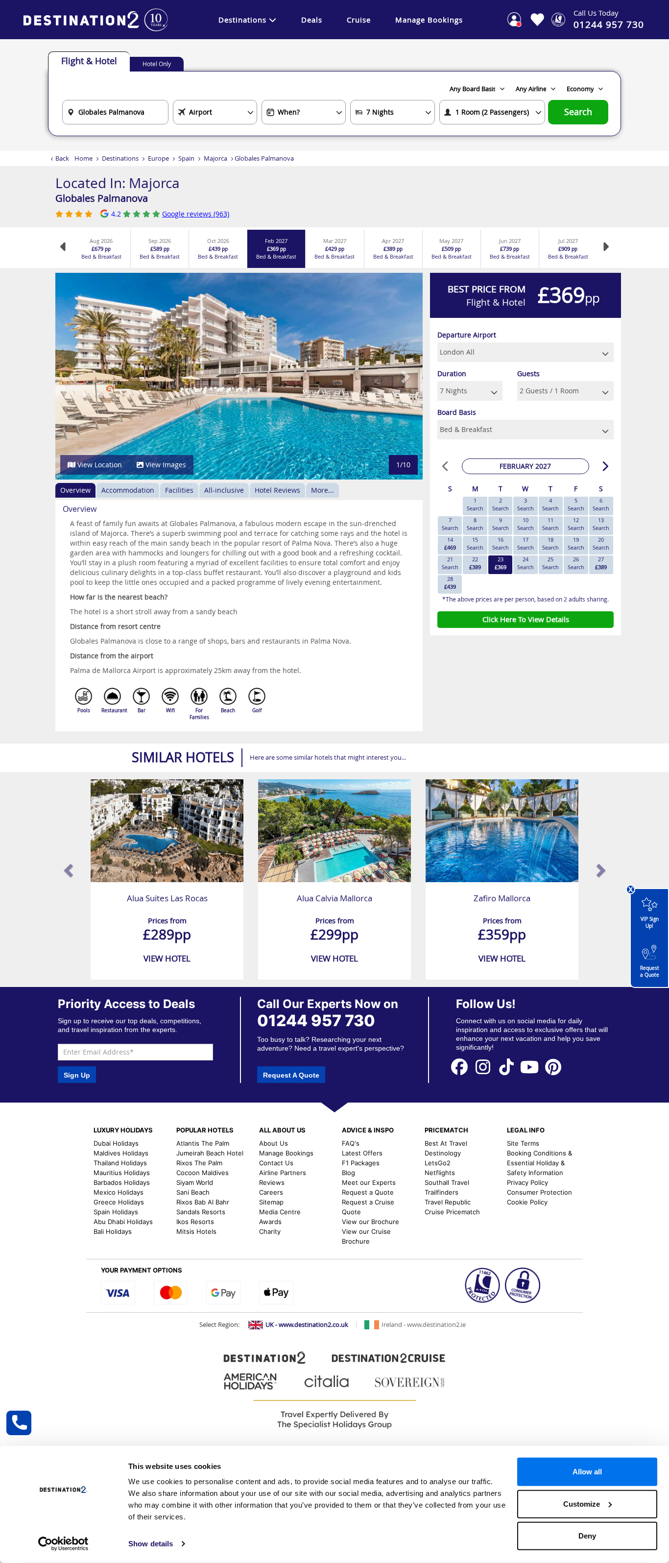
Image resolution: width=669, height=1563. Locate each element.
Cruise (359, 19)
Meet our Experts (369, 1182)
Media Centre (280, 1212)
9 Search (500, 523)
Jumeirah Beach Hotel (209, 1153)
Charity (270, 1231)
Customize (581, 1503)
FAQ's (350, 1143)
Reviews (272, 1182)
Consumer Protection (539, 1192)
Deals (311, 19)
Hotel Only (157, 64)
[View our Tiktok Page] (506, 1066)
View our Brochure (370, 1222)
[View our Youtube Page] (529, 1066)
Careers (271, 1192)
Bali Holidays (113, 1231)
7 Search (450, 523)
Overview (75, 490)
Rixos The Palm (199, 1163)
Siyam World (194, 1182)
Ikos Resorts (195, 1222)
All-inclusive (224, 490)
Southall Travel (447, 1182)
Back (62, 158)
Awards (270, 1222)
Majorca (215, 158)
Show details (150, 1543)
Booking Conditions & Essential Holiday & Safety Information (539, 1163)
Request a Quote (649, 971)
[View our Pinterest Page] (553, 1066)
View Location (98, 464)
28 (450, 582)
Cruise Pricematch (452, 1212)
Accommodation (127, 490)
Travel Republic (448, 1202)
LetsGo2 (438, 1163)
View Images (164, 464)
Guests (528, 373)
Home (83, 158)
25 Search (550, 563)
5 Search (576, 504)
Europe (158, 158)
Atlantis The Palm (202, 1143)
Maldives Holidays (121, 1153)
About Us (273, 1143)
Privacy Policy (527, 1182)
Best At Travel (446, 1143)
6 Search (601, 504)
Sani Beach (193, 1192)
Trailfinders (441, 1192)
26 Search (576, 563)
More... (322, 490)
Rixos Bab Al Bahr (202, 1202)
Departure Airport (466, 334)
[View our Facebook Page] (459, 1066)
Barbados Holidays (122, 1182)
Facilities (179, 490)
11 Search (550, 523)
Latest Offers (362, 1153)
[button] (73, 376)
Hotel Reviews (277, 490)
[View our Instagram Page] (483, 1066)
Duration (451, 373)
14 (450, 543)
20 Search (601, 543)
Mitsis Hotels (196, 1231)
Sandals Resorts (200, 1212)
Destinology (443, 1153)
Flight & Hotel (89, 61)
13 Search (601, 523)
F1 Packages (361, 1163)
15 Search (475, 543)
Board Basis (456, 412)
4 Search (550, 504)
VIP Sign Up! (650, 922)
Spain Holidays (116, 1212)
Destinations (242, 19)
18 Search (550, 543)
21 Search (450, 563)
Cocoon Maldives (202, 1173)
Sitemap (271, 1202)
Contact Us (276, 1163)
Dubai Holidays (116, 1143)
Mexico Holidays (118, 1192)
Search (578, 112)
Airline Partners (282, 1173)
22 (475, 563)
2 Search (500, 504)
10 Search (525, 523)
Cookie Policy (527, 1202)
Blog (348, 1173)
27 (601, 563)
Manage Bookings (429, 19)
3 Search (525, 504)
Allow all (587, 1471)
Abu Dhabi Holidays (123, 1222)
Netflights (440, 1173)
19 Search (576, 543)
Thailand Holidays (120, 1163)
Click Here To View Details (525, 619)
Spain (186, 158)
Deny (587, 1536)
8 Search (475, 523)
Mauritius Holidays (122, 1173)
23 (500, 563)
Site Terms (523, 1143)
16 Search (500, 543)
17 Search (525, 543)
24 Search (525, 563)
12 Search (576, 523)
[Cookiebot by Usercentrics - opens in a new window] (63, 1544)
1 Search (475, 504)
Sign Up (77, 1075)
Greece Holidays (119, 1202)
